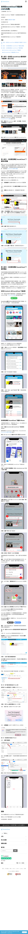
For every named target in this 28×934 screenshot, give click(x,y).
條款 (10, 868)
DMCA (14, 868)
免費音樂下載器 (11, 19)
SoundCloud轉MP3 (20, 825)
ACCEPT (24, 932)
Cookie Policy (9, 932)
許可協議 (6, 868)
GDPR (17, 868)
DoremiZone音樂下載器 (12, 168)
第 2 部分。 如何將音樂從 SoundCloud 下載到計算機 (12, 45)
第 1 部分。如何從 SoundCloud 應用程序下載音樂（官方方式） (13, 43)
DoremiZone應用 (12, 295)
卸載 (25, 868)
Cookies (21, 868)
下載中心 (5, 833)
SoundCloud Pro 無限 (6, 118)
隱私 (3, 868)
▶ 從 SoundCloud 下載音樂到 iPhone (10, 52)
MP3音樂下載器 (13, 825)
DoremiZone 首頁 (5, 1)
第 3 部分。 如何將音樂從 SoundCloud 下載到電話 (12, 48)
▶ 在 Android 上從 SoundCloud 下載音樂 (11, 50)
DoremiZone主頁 (6, 825)
